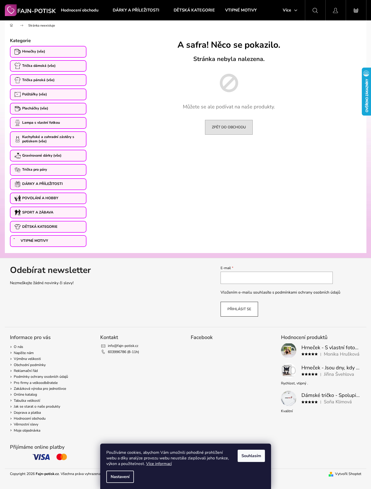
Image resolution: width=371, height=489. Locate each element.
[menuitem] (80, 10)
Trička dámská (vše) (39, 65)
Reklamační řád (26, 370)
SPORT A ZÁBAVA (37, 212)
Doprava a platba (27, 412)
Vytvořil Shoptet (348, 473)
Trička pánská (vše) (38, 80)
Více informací (159, 464)
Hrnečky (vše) (33, 51)
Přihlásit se (239, 309)
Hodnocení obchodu (30, 418)
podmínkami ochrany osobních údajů (307, 292)
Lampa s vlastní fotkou (41, 122)
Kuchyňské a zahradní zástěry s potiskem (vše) (48, 139)
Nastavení (120, 477)
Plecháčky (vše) (35, 108)
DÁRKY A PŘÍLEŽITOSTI (42, 183)
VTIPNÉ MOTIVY (34, 240)
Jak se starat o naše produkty (37, 406)
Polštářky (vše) (34, 94)
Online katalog (25, 394)
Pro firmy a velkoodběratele (36, 382)
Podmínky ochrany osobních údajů (41, 376)
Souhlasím (251, 456)
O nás (18, 346)
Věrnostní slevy (26, 424)
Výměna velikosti (27, 358)
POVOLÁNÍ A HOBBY (40, 198)
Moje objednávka (27, 430)
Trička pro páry (34, 169)
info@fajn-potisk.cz (123, 345)
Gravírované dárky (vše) (41, 155)
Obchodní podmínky (30, 364)
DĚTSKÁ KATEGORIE (39, 226)
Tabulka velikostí (27, 400)
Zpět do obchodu (229, 127)
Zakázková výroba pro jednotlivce (40, 388)
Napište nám (24, 352)
